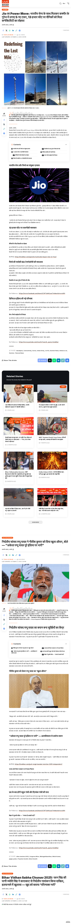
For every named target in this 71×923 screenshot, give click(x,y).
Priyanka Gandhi (23, 859)
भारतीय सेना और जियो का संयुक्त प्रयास (21, 148)
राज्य (30, 422)
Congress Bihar (34, 856)
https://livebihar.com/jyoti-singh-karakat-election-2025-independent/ (38, 764)
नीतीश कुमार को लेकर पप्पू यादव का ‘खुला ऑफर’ (23, 648)
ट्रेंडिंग (17, 422)
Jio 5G (47, 350)
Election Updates (16, 419)
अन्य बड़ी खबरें (5, 9)
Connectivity (28, 350)
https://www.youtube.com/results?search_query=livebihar (39, 342)
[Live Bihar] (5, 3)
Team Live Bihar (8, 35)
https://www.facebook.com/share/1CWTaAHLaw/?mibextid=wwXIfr (42, 293)
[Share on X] (6, 30)
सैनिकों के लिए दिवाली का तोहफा (22, 155)
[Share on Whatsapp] (9, 30)
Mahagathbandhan (46, 856)
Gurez (34, 350)
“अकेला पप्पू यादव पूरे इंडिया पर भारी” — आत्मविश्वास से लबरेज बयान (24, 652)
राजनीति (24, 422)
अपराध (63, 419)
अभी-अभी (11, 422)
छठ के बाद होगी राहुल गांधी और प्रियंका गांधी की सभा (53, 651)
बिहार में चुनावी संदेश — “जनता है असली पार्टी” (54, 654)
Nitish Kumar (56, 856)
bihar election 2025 (22, 856)
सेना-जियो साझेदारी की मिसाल (50, 155)
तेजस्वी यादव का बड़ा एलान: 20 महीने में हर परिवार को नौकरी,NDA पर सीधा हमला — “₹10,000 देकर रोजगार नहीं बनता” (18, 439)
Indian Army (40, 350)
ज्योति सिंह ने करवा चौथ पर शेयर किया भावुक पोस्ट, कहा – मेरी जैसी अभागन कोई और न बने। (51, 510)
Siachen (11, 353)
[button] (60, 3)
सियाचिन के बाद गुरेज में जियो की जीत (52, 148)
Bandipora (19, 350)
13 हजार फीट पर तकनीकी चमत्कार (20, 152)
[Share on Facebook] (3, 30)
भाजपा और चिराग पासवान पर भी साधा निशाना (53, 648)
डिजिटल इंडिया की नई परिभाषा (48, 152)
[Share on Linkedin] (13, 30)
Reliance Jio (63, 350)
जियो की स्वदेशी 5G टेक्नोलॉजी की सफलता (22, 158)
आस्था (63, 454)
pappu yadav (13, 859)
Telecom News (19, 353)
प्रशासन (63, 386)
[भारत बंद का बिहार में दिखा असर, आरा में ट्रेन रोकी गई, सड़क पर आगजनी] (19, 497)
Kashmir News (54, 350)
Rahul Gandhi (33, 859)
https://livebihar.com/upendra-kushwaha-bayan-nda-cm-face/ (35, 257)
